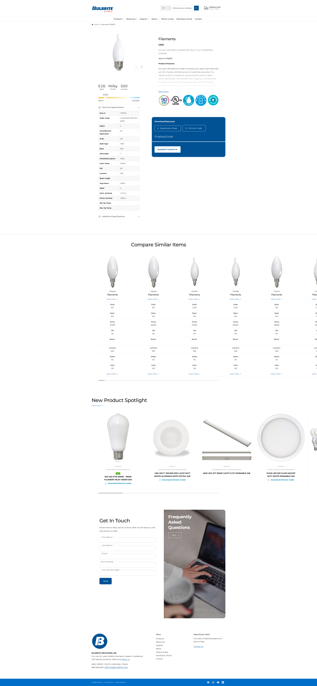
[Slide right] (142, 67)
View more (96, 405)
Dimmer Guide (195, 128)
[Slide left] (136, 67)
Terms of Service (121, 682)
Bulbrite (99, 682)
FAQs (174, 535)
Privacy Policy (109, 682)
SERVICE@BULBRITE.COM (116, 667)
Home (96, 24)
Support (143, 19)
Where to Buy (162, 652)
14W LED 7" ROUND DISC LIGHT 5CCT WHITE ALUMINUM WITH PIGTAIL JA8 (172, 474)
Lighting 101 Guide (165, 136)
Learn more (111, 299)
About (154, 19)
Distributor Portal (164, 655)
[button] (119, 19)
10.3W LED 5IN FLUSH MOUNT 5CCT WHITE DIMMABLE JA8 (281, 474)
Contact (159, 659)
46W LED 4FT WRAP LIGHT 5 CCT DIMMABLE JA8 (226, 473)
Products (118, 19)
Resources (130, 19)
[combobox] (185, 8)
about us (126, 659)
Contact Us (198, 646)
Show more (163, 91)
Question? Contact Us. (168, 149)
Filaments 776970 (108, 24)
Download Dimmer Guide (119, 483)
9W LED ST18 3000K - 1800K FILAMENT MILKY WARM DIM (118, 478)
